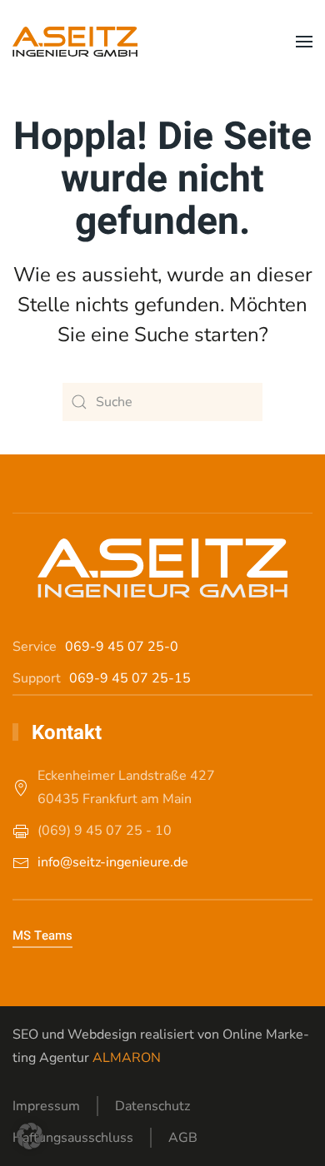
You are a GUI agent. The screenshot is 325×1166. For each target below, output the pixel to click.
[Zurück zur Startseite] (75, 41)
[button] (304, 41)
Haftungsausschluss (72, 1138)
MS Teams (42, 935)
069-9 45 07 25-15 (130, 678)
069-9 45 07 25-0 (121, 647)
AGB (183, 1138)
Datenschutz (152, 1106)
